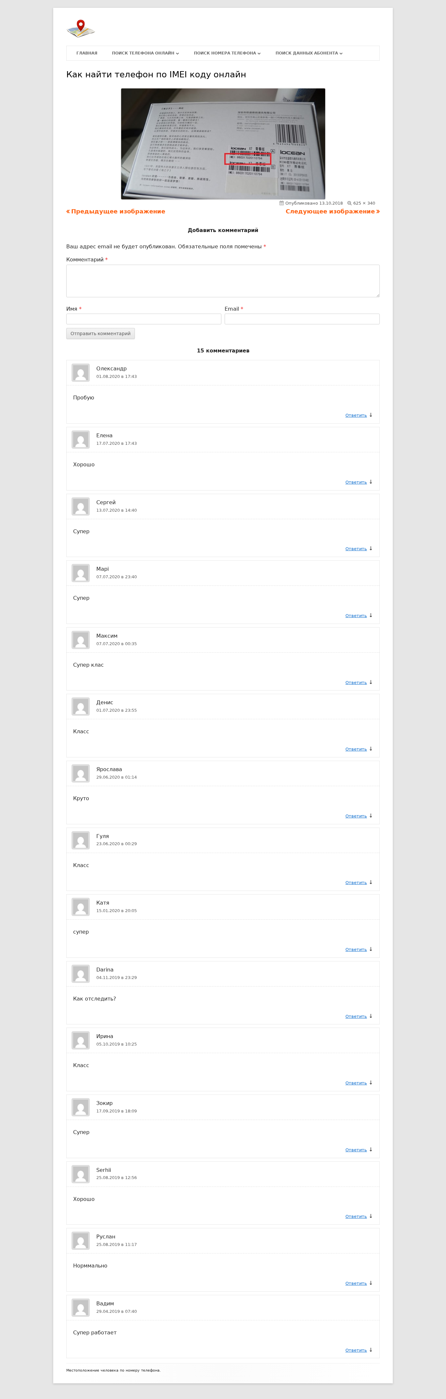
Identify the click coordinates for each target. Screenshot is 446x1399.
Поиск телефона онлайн (143, 53)
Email (234, 309)
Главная (86, 53)
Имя (74, 309)
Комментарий (87, 259)
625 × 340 (364, 203)
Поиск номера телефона (225, 53)
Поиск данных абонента (307, 53)
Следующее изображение (330, 211)
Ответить (356, 415)
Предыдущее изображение (118, 211)
